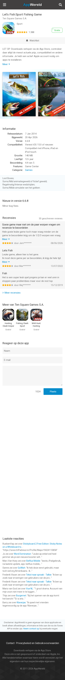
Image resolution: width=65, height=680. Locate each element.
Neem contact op (31, 628)
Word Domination (22, 554)
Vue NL (29, 588)
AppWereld (32, 4)
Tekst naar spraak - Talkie (38, 574)
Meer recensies (13, 292)
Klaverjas (21, 602)
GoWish (21, 567)
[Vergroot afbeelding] (19, 94)
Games (28, 170)
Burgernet (21, 595)
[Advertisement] (32, 430)
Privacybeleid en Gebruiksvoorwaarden (37, 643)
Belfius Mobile (33, 561)
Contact (10, 643)
